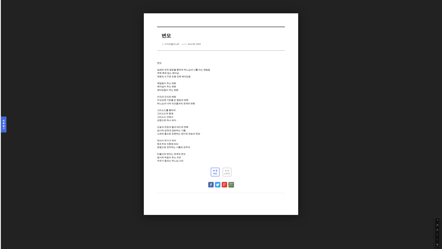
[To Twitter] (218, 183)
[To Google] (224, 183)
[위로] (437, 234)
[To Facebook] (211, 183)
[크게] (437, 225)
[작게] (437, 229)
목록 (4, 124)
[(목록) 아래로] (437, 239)
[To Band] (231, 183)
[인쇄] (437, 244)
